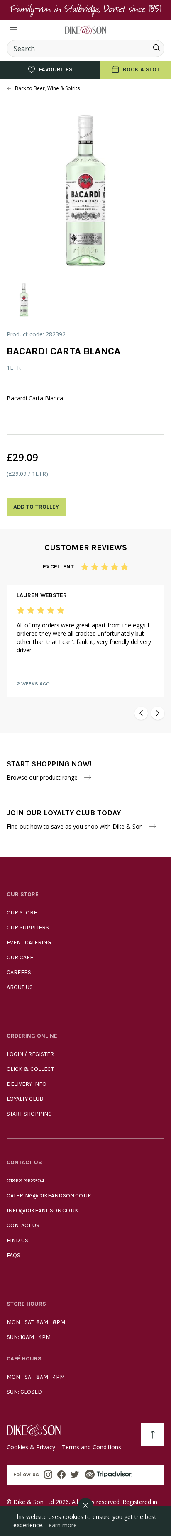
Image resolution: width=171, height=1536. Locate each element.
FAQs (13, 1255)
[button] (141, 713)
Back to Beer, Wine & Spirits (47, 88)
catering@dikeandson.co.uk (49, 1195)
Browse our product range (42, 777)
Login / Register (30, 1054)
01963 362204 (25, 1180)
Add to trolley (36, 506)
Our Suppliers (28, 927)
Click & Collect (30, 1069)
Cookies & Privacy (31, 1447)
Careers (19, 972)
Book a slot (141, 69)
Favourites (56, 69)
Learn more (61, 1525)
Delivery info (26, 1083)
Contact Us (23, 1225)
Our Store (22, 912)
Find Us (17, 1240)
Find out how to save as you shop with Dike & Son (75, 826)
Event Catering (29, 942)
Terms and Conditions (91, 1447)
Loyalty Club (25, 1098)
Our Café (20, 957)
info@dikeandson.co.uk (42, 1210)
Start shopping (29, 1113)
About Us (20, 987)
